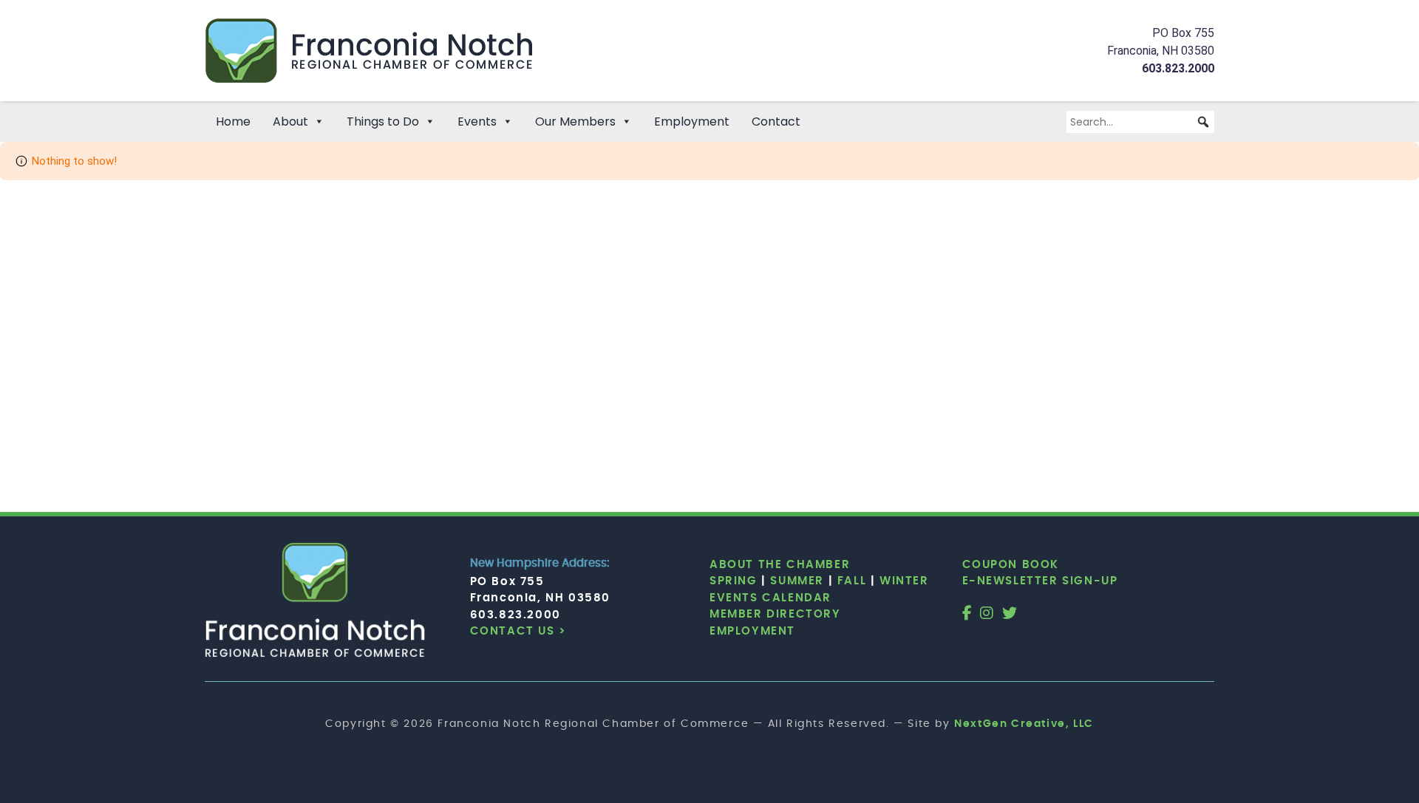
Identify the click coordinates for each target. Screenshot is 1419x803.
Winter (904, 581)
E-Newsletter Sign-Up (1040, 581)
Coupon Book (1011, 564)
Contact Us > (518, 631)
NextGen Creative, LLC (1024, 724)
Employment (691, 121)
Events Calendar (770, 598)
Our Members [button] (575, 121)
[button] (1203, 122)
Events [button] (477, 121)
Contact (776, 121)
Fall (851, 581)
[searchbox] (1140, 122)
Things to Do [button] (383, 121)
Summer (797, 581)
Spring (734, 581)
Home (233, 121)
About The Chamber (780, 564)
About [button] (290, 121)
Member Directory (775, 614)
